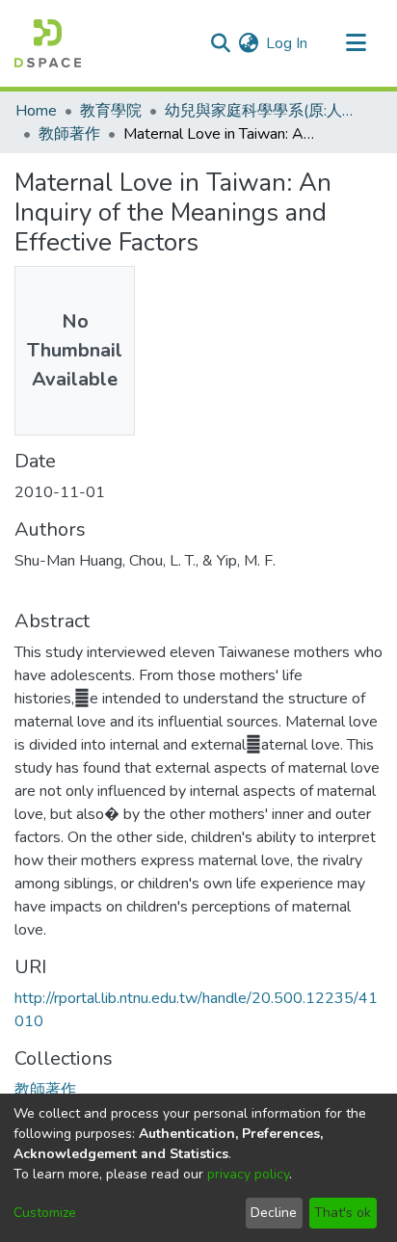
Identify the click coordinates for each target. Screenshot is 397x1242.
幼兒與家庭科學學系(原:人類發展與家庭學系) (261, 110)
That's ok (342, 1212)
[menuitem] (248, 43)
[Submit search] (220, 43)
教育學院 (111, 110)
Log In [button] (287, 43)
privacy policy (248, 1174)
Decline (274, 1212)
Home (36, 110)
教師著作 (69, 134)
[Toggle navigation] (356, 43)
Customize (44, 1212)
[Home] (47, 43)
